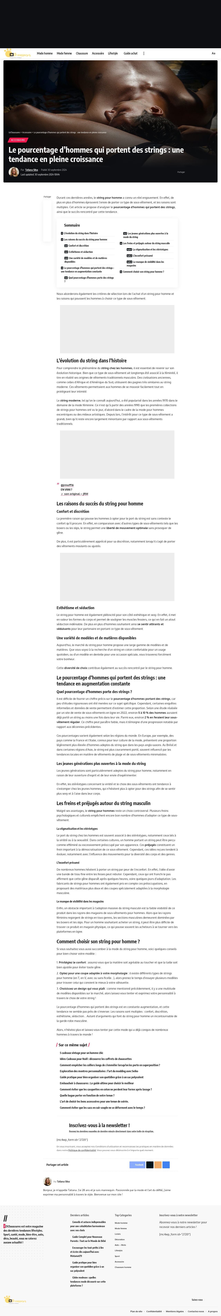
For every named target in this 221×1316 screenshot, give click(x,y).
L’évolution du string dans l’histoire (81, 233)
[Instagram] (216, 1300)
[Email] (199, 172)
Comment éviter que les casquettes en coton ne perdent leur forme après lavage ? (106, 1089)
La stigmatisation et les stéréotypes (150, 249)
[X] (211, 1300)
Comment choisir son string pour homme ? (143, 271)
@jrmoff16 (67, 485)
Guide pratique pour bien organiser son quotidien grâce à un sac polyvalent (101, 1077)
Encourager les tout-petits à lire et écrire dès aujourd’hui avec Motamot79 (87, 1251)
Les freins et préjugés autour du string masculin (146, 243)
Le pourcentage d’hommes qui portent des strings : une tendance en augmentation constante (87, 269)
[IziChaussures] (17, 53)
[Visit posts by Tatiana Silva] (14, 172)
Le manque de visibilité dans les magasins (145, 263)
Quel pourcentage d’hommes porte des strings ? (89, 279)
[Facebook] (207, 1300)
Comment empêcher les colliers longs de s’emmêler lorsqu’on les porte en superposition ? (110, 1065)
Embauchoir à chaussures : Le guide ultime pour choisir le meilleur (97, 1083)
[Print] (204, 172)
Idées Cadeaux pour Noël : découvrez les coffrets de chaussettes (96, 1059)
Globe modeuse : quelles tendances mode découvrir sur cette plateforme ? (88, 1281)
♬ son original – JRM (74, 494)
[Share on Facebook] (188, 172)
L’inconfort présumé (143, 255)
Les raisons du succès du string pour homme (85, 239)
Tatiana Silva (31, 169)
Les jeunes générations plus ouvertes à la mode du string (145, 235)
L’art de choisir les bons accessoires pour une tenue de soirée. (94, 1101)
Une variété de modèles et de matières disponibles (85, 260)
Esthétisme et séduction (81, 251)
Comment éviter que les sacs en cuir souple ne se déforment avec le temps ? (102, 1107)
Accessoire (18, 140)
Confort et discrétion (79, 245)
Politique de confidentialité (82, 1150)
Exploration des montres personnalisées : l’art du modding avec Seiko (99, 1071)
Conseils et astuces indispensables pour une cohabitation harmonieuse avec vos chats (88, 1226)
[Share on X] (193, 172)
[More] (210, 172)
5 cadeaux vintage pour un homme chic (81, 1053)
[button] (143, 53)
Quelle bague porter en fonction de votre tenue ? (87, 1095)
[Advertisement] (110, 24)
